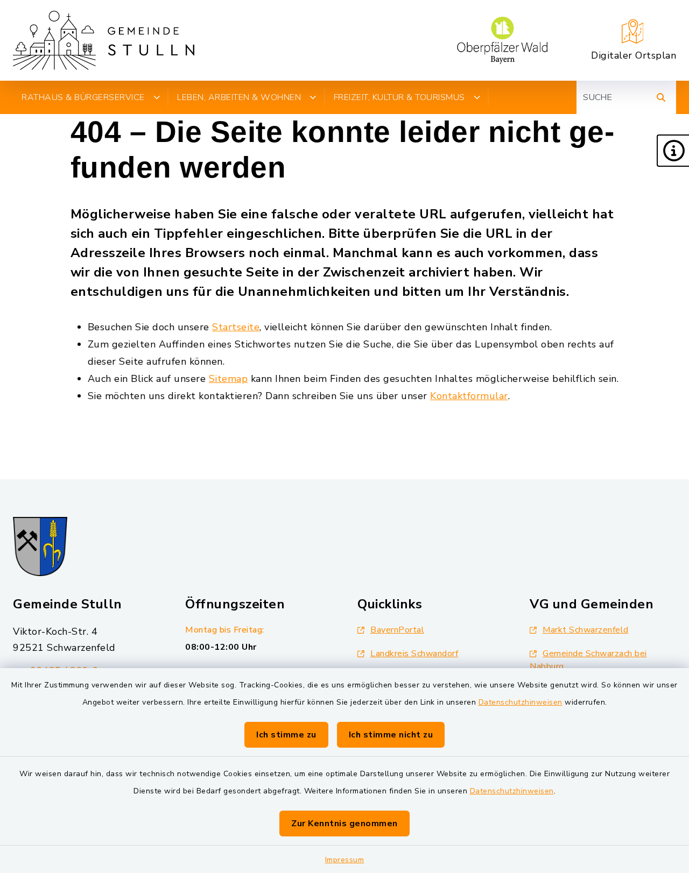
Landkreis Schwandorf (414, 653)
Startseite (235, 327)
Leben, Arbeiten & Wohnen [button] (239, 97)
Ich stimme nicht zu (391, 735)
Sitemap (228, 378)
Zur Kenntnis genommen (344, 823)
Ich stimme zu (286, 735)
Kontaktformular (469, 395)
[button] (673, 150)
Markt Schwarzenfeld (586, 630)
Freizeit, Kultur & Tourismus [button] (399, 97)
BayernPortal (397, 630)
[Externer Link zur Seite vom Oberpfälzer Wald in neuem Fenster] (502, 40)
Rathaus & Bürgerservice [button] (83, 97)
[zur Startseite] (103, 40)
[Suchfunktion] (661, 97)
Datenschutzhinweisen (521, 702)
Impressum (344, 860)
